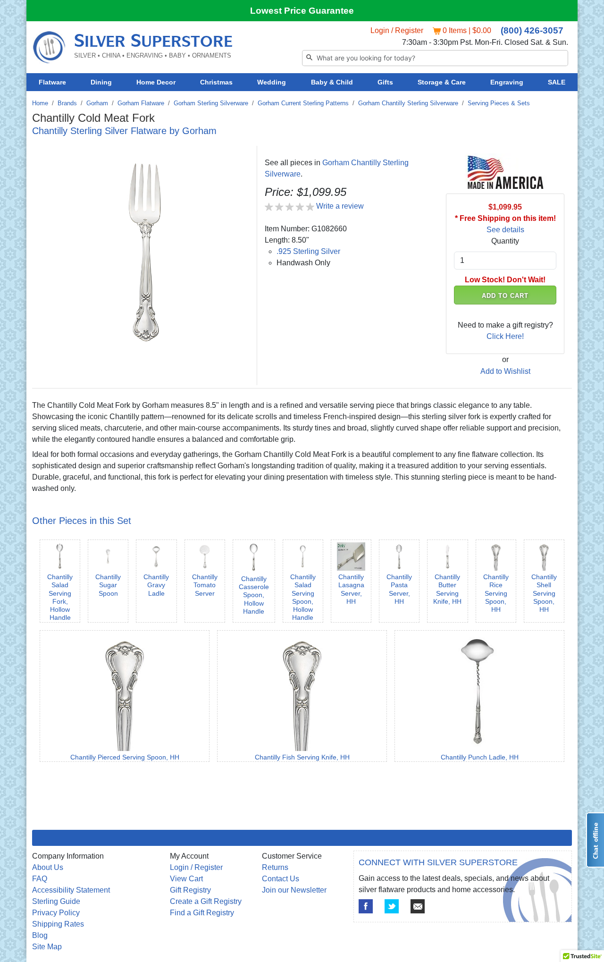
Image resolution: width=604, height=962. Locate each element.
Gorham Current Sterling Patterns (303, 103)
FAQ (39, 879)
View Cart (186, 879)
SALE (556, 82)
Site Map (47, 947)
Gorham (97, 103)
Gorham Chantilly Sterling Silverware (408, 103)
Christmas (216, 82)
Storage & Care (442, 82)
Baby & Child (332, 82)
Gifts (385, 82)
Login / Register (396, 30)
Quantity (505, 241)
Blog (40, 935)
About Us (47, 867)
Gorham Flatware (140, 103)
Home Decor (156, 82)
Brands (67, 103)
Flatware (52, 82)
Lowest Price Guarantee (302, 11)
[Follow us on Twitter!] (392, 906)
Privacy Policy (56, 913)
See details (505, 230)
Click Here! (505, 336)
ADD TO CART (505, 295)
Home (40, 103)
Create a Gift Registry (206, 901)
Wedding (271, 82)
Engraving (506, 82)
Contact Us (280, 879)
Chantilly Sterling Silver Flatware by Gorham (124, 131)
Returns (275, 867)
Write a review (340, 206)
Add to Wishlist (505, 371)
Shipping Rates (58, 924)
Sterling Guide (56, 901)
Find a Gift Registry (202, 913)
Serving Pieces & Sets (499, 103)
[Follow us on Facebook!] (366, 906)
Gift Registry (190, 890)
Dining (101, 82)
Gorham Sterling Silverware (211, 103)
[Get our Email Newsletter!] (418, 906)
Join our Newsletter (294, 890)
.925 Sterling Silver (308, 251)
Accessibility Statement (71, 890)
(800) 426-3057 (532, 30)
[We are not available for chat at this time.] (595, 840)
